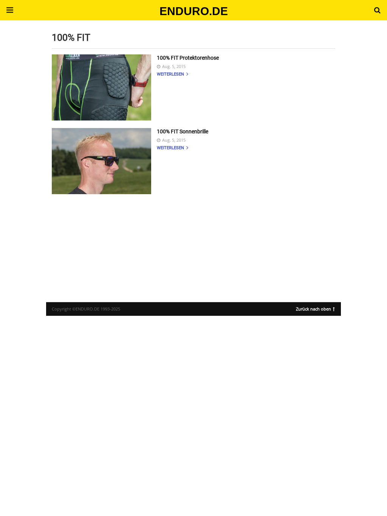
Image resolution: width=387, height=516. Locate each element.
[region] (193, 241)
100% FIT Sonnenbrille (182, 131)
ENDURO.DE (193, 11)
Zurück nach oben (313, 308)
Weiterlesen (171, 74)
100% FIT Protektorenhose (188, 58)
